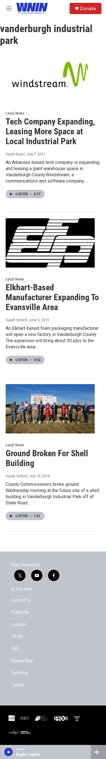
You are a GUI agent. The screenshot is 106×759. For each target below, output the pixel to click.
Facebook (20, 673)
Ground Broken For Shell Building (47, 458)
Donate (88, 8)
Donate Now (22, 661)
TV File (17, 637)
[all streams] (98, 752)
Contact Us (21, 600)
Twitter (17, 685)
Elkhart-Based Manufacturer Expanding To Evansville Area (52, 297)
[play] (8, 752)
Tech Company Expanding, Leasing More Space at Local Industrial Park (50, 131)
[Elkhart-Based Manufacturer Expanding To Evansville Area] (50, 243)
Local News (15, 113)
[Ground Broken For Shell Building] (50, 409)
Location (19, 624)
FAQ (15, 649)
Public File (20, 612)
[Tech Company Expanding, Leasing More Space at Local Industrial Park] (50, 77)
